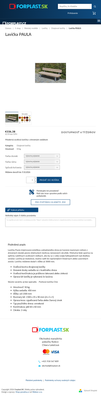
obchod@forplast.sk (51, 365)
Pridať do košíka (49, 180)
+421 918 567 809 (50, 361)
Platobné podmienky (34, 380)
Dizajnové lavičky (24, 145)
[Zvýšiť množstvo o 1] (35, 178)
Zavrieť (23, 234)
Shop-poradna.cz (22, 392)
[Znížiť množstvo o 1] (35, 181)
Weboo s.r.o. (37, 392)
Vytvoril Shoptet (90, 390)
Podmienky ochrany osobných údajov (60, 380)
